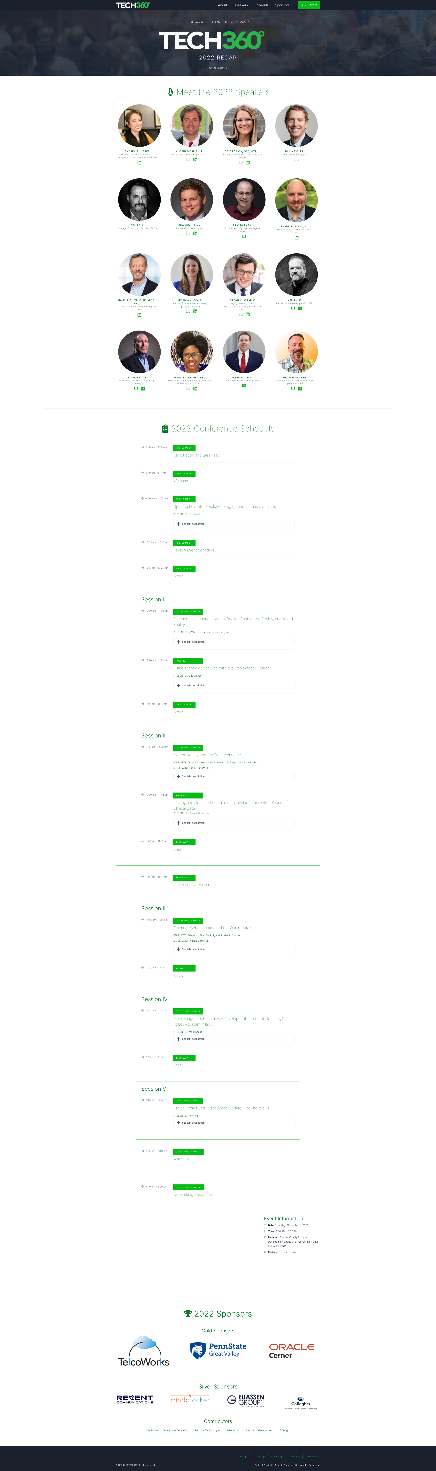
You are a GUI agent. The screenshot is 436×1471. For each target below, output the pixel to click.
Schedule (261, 5)
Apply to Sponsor (284, 1465)
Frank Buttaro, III (199, 767)
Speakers (241, 5)
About (222, 5)
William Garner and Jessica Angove (210, 632)
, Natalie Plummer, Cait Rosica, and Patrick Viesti (231, 762)
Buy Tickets (309, 5)
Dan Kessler (195, 514)
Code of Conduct (263, 1465)
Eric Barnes (195, 675)
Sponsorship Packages (307, 1465)
